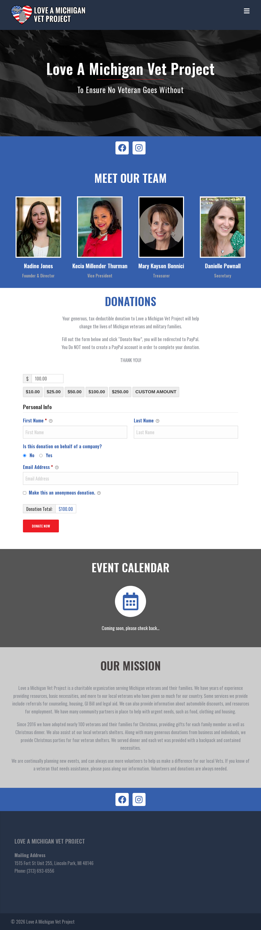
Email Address (38, 467)
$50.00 (75, 391)
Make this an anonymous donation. (62, 492)
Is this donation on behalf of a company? (62, 446)
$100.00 (96, 391)
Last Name (144, 420)
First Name (35, 420)
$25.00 (54, 391)
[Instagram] (139, 147)
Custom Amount (155, 391)
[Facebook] (121, 147)
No (32, 455)
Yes (49, 455)
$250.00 (120, 391)
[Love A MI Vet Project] (48, 14)
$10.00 (33, 391)
